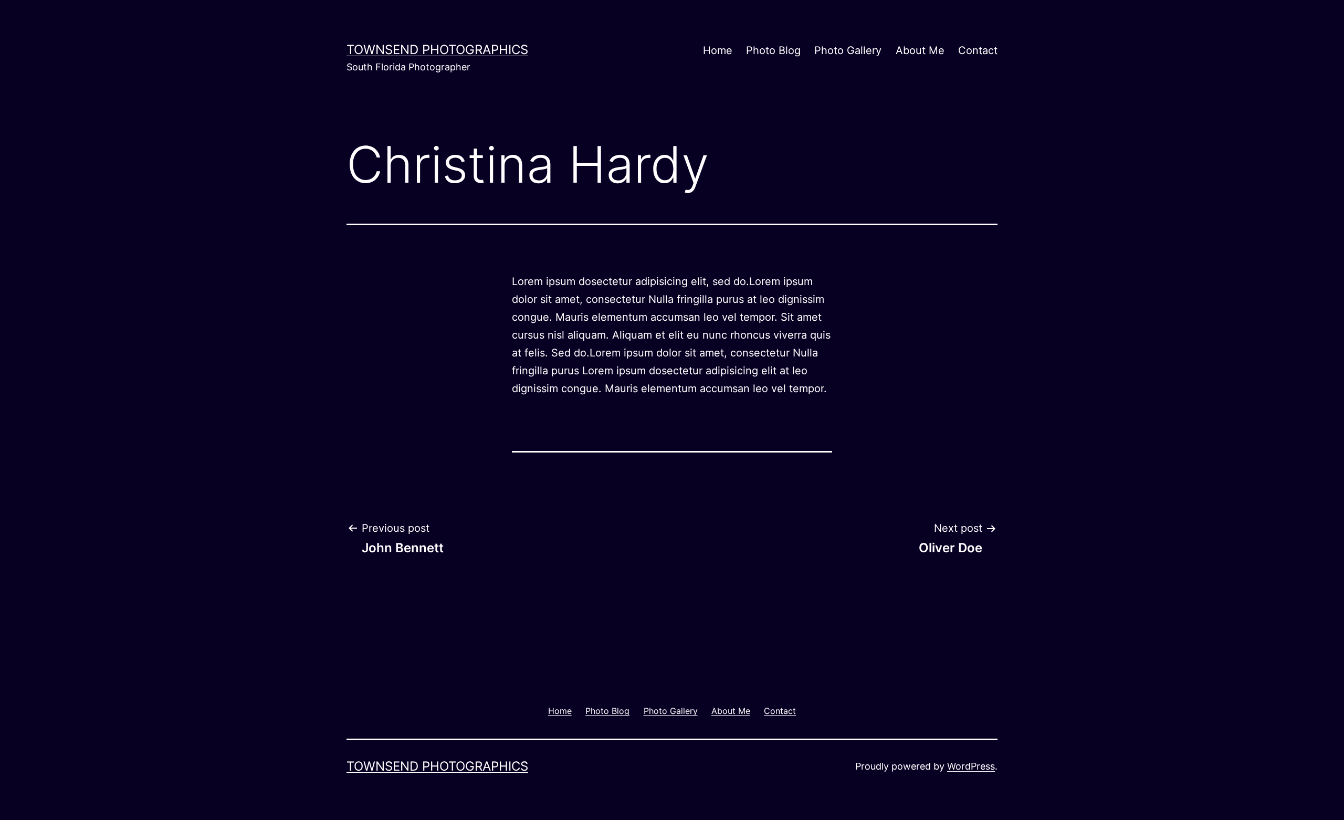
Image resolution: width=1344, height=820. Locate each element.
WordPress (971, 766)
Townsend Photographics (437, 49)
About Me (920, 50)
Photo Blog (773, 50)
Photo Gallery (847, 50)
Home (717, 50)
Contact (978, 50)
